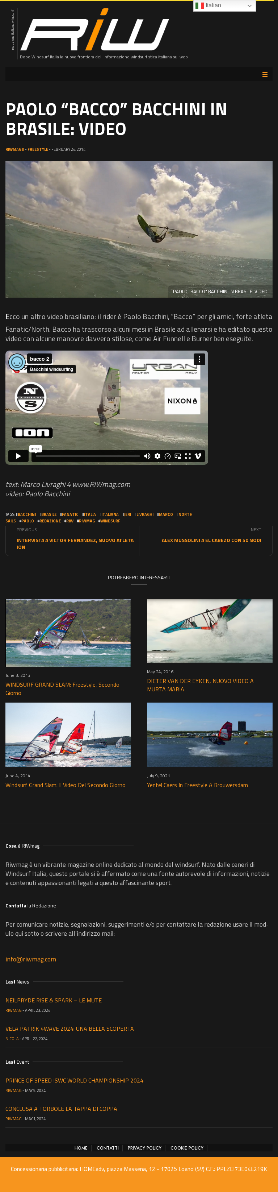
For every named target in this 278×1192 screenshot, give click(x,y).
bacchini (27, 514)
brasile (48, 514)
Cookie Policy (186, 1148)
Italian (212, 5)
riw (69, 521)
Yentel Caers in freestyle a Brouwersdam (197, 785)
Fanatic (70, 514)
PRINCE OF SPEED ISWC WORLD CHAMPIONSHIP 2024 (74, 1080)
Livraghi (144, 514)
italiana (110, 514)
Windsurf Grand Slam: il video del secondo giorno (65, 785)
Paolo (27, 521)
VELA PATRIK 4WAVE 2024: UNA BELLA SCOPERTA (69, 1028)
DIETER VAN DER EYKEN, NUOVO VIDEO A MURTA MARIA (200, 685)
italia (90, 514)
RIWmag (13, 1010)
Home (81, 1148)
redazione (50, 521)
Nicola (12, 1039)
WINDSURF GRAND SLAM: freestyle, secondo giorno (62, 688)
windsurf (110, 521)
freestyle (38, 149)
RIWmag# (14, 149)
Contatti (108, 1148)
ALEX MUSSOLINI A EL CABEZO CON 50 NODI (211, 540)
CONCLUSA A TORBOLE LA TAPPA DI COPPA (61, 1108)
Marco (166, 514)
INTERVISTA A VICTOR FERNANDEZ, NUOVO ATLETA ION (75, 543)
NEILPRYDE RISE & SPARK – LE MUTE (53, 1000)
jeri (127, 514)
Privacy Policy (144, 1148)
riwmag (87, 521)
